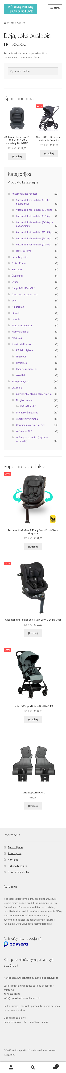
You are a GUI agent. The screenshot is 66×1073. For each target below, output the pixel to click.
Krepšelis (51, 1064)
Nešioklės (21, 362)
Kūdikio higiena (24, 350)
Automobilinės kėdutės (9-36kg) (33, 244)
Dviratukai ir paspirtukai (25, 294)
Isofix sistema (23, 250)
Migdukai (21, 356)
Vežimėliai (17, 387)
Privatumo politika (18, 872)
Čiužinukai (17, 275)
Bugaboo (17, 269)
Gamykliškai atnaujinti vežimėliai (34, 393)
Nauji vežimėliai (24, 400)
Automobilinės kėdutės (24, 193)
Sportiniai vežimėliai (27, 418)
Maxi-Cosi (17, 337)
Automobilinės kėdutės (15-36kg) (34, 232)
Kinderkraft (18, 306)
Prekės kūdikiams (21, 344)
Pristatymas (14, 853)
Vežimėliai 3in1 (24, 431)
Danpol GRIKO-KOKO (23, 288)
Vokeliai (20, 375)
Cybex (15, 281)
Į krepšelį (17, 156)
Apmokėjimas (15, 847)
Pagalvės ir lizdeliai (26, 368)
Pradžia (10, 22)
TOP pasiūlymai (20, 381)
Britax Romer (19, 263)
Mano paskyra (11, 1067)
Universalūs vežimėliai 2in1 (30, 424)
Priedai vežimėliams (27, 412)
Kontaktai (13, 859)
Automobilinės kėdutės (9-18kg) (33, 238)
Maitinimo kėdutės (22, 325)
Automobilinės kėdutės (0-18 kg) (34, 209)
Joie (14, 300)
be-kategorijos (20, 257)
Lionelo (16, 313)
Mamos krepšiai (20, 331)
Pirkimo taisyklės (17, 865)
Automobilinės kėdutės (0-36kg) (33, 216)
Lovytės (16, 319)
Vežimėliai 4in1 (28, 406)
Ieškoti (33, 1067)
